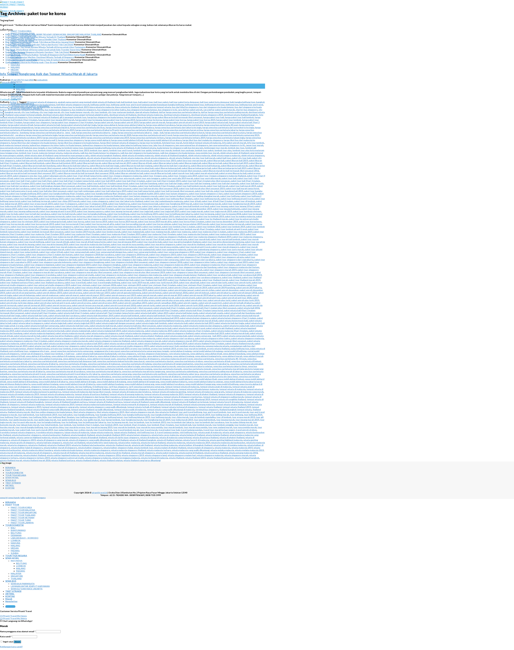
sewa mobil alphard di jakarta (53, 381)
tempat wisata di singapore (231, 394)
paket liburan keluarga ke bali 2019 (229, 168)
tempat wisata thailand (210, 407)
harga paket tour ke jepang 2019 (119, 119)
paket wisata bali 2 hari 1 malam (169, 308)
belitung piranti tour (215, 104)
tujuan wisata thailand (125, 432)
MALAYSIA (16, 573)
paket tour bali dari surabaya (14, 186)
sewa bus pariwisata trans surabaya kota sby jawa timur (210, 376)
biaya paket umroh (29, 107)
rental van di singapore (31, 353)
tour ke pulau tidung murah (238, 422)
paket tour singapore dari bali (62, 259)
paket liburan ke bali (212, 163)
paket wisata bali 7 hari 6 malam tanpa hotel (111, 313)
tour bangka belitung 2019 (108, 414)
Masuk (17, 642)
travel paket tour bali (169, 430)
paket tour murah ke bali (149, 241)
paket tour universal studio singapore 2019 (48, 285)
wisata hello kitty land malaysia (101, 442)
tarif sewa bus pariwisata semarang (146, 386)
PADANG (15, 550)
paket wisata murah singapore (88, 335)
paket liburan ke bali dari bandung (39, 165)
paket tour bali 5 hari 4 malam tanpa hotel (107, 183)
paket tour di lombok (244, 201)
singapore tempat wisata (43, 386)
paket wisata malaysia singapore (101, 333)
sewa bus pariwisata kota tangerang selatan (72, 369)
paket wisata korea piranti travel (188, 328)
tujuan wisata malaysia (101, 432)
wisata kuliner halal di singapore (27, 447)
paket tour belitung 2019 (51, 198)
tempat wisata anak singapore (26, 389)
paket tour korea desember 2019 (221, 221)
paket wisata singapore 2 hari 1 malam (30, 338)
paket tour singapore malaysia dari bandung (194, 267)
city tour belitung (29, 112)
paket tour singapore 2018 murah (131, 254)
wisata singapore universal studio (67, 457)
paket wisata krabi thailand (219, 328)
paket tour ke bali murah (63, 214)
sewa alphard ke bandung (159, 356)
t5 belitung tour (100, 386)
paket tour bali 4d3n (45, 183)
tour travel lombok (102, 430)
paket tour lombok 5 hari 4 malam (66, 229)
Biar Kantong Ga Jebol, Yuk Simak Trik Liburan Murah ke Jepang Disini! (40, 42)
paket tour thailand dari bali (119, 280)
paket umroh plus (96, 300)
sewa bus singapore (22, 379)
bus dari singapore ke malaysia (28, 109)
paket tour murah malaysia (63, 247)
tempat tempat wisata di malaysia (182, 386)
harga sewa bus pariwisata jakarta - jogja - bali (140, 132)
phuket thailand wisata (38, 348)
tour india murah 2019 (182, 419)
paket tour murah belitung (31, 241)
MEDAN (14, 69)
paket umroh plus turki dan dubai (16, 302)
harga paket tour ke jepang (88, 119)
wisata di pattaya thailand (205, 437)
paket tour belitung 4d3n (146, 198)
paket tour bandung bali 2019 (228, 191)
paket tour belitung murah (207, 198)
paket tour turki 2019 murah (135, 282)
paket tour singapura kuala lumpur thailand (184, 275)
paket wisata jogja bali (55, 323)
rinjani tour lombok (53, 353)
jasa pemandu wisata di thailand (16, 147)
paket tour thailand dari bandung (184, 280)
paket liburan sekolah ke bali (129, 173)
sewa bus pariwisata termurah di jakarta (161, 376)
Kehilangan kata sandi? (11, 646)
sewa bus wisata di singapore (47, 379)
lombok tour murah (162, 150)
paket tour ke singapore (89, 219)
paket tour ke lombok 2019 (210, 216)
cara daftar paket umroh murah (219, 109)
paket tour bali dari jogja (170, 183)
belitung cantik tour (100, 104)
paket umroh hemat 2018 (174, 292)
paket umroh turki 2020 (191, 305)
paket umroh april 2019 (100, 290)
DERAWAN (16, 535)
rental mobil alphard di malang (207, 351)
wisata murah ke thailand (117, 452)
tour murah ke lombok (124, 427)
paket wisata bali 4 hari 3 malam (162, 310)
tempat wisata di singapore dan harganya (141, 396)
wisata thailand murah (11, 460)
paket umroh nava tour (28, 297)
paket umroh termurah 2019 (31, 305)
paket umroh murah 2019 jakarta (199, 295)
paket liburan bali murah (89, 163)
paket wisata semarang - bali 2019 (204, 335)
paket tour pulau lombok (26, 252)
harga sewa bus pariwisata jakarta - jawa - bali (52, 132)
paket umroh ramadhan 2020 (162, 302)
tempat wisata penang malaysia (199, 404)
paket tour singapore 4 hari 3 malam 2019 (115, 257)
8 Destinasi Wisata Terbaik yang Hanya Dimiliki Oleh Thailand (35, 39)
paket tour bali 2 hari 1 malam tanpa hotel (73, 180)
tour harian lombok (110, 419)
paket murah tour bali (182, 173)
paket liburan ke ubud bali (141, 168)
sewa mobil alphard (182, 379)
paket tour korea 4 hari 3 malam (188, 221)
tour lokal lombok (49, 424)
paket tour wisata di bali (87, 287)
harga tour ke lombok (150, 142)
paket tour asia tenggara (147, 178)
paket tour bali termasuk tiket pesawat (174, 191)
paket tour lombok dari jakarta (99, 229)
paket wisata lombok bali (27, 330)
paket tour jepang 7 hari (165, 208)
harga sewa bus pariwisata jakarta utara (225, 132)
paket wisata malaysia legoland (38, 333)
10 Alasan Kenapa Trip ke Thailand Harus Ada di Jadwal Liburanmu (38, 59)
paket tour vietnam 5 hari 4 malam (228, 285)
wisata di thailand (119, 440)
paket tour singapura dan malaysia (144, 275)
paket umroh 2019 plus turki (14, 290)
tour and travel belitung (190, 412)
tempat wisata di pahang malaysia (57, 394)
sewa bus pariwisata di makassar (104, 363)
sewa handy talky (16, 497)
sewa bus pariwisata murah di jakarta (26, 371)
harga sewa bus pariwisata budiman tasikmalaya (130, 127)
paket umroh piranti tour (208, 297)
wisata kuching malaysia (165, 445)
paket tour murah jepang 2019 (121, 241)
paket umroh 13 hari (178, 287)
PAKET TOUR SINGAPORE (24, 512)
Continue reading (10, 99)
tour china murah (180, 417)
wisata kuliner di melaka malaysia (229, 445)
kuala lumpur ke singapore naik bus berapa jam (180, 147)
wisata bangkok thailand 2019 (110, 435)
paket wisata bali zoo (109, 318)
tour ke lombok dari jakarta (180, 422)
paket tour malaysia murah (32, 236)
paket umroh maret (69, 295)
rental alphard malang (181, 351)
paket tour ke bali (9, 214)
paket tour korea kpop (250, 221)
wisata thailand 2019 (195, 457)
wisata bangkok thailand (83, 435)
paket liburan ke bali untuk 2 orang (110, 168)
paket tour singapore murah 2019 (220, 269)
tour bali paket (65, 414)
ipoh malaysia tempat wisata (14, 145)
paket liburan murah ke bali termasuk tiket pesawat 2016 (230, 170)
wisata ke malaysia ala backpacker (228, 442)
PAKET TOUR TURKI (21, 520)
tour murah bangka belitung (29, 427)
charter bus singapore (247, 109)
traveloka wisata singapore (49, 432)
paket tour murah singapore (225, 247)
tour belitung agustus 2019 (88, 417)
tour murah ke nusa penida (149, 427)
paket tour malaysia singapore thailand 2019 (209, 236)
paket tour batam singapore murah (139, 196)
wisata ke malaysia (176, 442)
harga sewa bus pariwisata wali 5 (40, 140)
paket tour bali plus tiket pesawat (49, 191)
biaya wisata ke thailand (127, 107)
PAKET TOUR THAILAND (23, 515)
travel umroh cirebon (246, 430)
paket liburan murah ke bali (89, 170)
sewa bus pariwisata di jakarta (43, 363)
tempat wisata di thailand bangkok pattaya (66, 402)
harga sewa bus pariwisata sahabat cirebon (194, 135)
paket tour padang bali (143, 249)
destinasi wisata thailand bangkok (241, 114)
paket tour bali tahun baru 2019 (110, 191)
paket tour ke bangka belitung (91, 214)
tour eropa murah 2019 (243, 417)
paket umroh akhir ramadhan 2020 (46, 290)
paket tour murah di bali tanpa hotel (87, 241)
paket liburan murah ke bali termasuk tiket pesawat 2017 (28, 173)
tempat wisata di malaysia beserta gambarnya (38, 391)
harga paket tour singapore (36, 122)
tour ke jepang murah (117, 422)
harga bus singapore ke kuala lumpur (105, 117)
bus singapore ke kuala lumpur (142, 109)
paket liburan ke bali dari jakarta (72, 165)
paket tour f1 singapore (65, 203)
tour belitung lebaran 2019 (137, 417)
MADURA (15, 65)
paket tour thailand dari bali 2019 (150, 280)
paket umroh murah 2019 (169, 295)
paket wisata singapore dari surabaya (175, 338)
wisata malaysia (222, 447)
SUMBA (14, 553)
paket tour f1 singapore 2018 (92, 203)
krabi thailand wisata (145, 147)
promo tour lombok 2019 (163, 348)
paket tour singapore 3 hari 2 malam (228, 254)
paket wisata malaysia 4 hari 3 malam (229, 330)
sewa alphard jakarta (86, 356)
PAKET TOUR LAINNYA (22, 522)
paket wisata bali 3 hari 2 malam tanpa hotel (124, 310)
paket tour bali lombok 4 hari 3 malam (118, 186)
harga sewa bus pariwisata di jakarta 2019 (53, 130)
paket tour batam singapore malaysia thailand (99, 196)
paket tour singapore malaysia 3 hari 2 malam (212, 264)
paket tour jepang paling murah (22, 211)
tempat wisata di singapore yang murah (85, 399)
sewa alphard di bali (15, 356)
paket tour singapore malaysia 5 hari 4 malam (149, 267)
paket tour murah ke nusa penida (127, 244)
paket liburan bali (215, 160)
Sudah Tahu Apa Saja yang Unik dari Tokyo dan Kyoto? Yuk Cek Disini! (39, 44)
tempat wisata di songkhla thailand (228, 399)
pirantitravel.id (99, 492)
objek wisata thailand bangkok (71, 158)
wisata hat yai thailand (74, 442)
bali (118, 102)
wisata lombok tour (143, 447)
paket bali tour (223, 158)
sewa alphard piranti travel (23, 358)
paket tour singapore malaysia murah (18, 269)
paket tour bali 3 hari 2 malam (130, 180)
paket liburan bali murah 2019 (116, 163)
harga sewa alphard (107, 125)
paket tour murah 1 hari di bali (149, 239)
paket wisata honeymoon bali (233, 320)
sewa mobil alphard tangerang (200, 384)
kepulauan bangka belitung (97, 147)
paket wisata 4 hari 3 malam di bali (49, 308)
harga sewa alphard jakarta (131, 125)
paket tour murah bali (199, 239)
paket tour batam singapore (174, 193)
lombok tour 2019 (80, 150)
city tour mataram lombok (121, 112)
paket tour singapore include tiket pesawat (126, 262)
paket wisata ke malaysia (169, 325)
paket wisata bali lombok (126, 315)
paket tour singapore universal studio (75, 275)
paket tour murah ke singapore (159, 244)
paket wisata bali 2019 (11, 310)
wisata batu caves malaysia (165, 435)
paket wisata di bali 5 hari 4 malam (127, 320)
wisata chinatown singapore (65, 437)
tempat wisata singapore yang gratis (60, 407)
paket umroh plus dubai (118, 300)
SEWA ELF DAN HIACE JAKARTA (26, 588)
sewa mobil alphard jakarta (173, 381)
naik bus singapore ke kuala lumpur (177, 153)
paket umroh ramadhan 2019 (132, 302)
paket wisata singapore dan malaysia (136, 338)
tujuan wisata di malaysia (76, 432)
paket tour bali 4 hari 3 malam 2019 (17, 183)
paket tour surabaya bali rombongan (134, 277)
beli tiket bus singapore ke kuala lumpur (35, 104)
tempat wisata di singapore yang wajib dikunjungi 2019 (183, 399)
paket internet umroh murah (138, 160)
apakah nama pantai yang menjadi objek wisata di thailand (86, 102)
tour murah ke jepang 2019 (99, 427)
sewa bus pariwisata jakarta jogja (123, 366)
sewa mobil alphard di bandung (22, 381)
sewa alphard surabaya (74, 358)
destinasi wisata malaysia (150, 114)
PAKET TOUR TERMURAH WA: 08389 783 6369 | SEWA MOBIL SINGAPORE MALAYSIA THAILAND (53, 34)
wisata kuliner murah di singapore (60, 447)
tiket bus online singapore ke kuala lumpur (51, 412)
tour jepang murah (225, 419)
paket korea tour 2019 (164, 160)
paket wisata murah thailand (119, 335)
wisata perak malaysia (11, 455)
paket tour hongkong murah (207, 203)
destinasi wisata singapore (177, 114)
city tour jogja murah (49, 112)
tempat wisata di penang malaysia (126, 394)
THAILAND (16, 578)
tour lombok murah (201, 424)
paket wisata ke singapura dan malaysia (66, 328)
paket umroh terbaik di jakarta (238, 302)
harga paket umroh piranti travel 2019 (185, 122)
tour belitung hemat (113, 417)
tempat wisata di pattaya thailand (92, 394)
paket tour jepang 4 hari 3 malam (64, 208)
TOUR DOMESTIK (14, 472)
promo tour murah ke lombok (191, 348)
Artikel (2, 68)
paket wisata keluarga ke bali (156, 328)
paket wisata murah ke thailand (56, 335)
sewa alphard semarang (50, 358)
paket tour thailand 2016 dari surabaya (25, 280)
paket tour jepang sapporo (90, 211)
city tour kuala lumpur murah (75, 112)
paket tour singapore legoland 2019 (72, 264)
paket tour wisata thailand (140, 287)
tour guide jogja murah (45, 419)
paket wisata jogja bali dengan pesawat (115, 323)
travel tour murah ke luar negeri (219, 430)
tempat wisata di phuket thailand (200, 394)
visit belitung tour (188, 432)
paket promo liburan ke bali (232, 173)
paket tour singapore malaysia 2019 (171, 264)
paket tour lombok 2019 (233, 226)
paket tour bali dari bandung (143, 183)
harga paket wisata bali (216, 122)
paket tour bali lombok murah (191, 186)
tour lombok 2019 (109, 424)
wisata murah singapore (143, 452)
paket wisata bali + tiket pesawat (135, 308)
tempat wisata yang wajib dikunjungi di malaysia (171, 409)
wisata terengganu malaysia (126, 457)
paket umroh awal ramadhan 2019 (130, 290)
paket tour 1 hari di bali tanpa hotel (84, 175)
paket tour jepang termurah (118, 211)
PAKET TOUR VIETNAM (22, 517)
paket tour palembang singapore (203, 249)
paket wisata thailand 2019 (173, 343)
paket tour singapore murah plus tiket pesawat (88, 272)
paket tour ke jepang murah (19, 216)
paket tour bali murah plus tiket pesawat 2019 (202, 188)
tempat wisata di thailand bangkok (26, 402)
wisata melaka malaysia (222, 450)
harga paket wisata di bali (20, 125)
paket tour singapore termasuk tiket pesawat (231, 272)
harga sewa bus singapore (71, 140)
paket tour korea (75, 221)
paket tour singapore (205, 252)
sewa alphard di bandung (38, 356)
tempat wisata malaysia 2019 (59, 404)
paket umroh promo (81, 302)
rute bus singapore (126, 353)
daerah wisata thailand (146, 112)
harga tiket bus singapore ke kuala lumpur (78, 142)
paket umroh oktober (108, 297)
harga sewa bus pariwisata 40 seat (221, 125)
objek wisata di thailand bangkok (170, 155)
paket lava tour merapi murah (191, 160)
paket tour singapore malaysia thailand (57, 269)
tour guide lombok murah (69, 419)
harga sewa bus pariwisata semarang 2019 (238, 135)
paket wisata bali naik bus (25, 318)
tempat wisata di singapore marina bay (182, 396)
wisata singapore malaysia (210, 455)
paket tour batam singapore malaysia (56, 196)
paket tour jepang (219, 206)
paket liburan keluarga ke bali (196, 168)
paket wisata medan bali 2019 (209, 333)
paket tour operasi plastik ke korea (113, 249)
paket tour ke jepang (204, 214)
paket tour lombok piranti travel (231, 229)
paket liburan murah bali (35, 170)
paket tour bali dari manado (225, 183)
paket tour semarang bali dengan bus (108, 252)
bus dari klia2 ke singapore (185, 107)
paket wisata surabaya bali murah (120, 343)
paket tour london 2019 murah (80, 231)
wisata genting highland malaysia (226, 440)
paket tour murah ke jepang (20, 244)
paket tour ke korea (75, 216)
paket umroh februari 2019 (96, 292)
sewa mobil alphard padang (110, 384)
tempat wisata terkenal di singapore (179, 407)
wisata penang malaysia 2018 (243, 452)
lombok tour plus (223, 150)
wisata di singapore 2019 (23, 440)
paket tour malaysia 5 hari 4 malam (158, 234)
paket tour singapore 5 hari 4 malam (155, 257)
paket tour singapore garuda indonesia (52, 262)
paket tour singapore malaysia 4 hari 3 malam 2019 (100, 267)
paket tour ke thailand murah (213, 219)
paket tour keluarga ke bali (52, 221)
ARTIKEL (9, 485)
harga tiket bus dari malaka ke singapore (202, 140)
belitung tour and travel (251, 104)
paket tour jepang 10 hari (241, 206)
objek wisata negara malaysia (225, 155)
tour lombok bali (183, 424)
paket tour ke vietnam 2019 (24, 221)
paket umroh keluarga (24, 295)
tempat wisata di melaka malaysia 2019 (19, 394)
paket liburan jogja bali (189, 163)
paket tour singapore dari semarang (161, 259)
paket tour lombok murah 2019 (157, 229)
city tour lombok (98, 112)
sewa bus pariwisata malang (138, 369)
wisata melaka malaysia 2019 (249, 450)
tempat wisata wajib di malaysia (130, 409)
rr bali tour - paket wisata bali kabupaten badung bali (90, 353)
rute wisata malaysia (179, 353)
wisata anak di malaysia (210, 432)
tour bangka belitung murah (136, 414)
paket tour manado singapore (68, 239)
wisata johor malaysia (129, 442)
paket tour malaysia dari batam (192, 234)
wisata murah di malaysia (12, 452)
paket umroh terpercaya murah (87, 305)
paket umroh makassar (47, 295)
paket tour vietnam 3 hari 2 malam (159, 285)
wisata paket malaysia (167, 452)
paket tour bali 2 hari (41, 180)
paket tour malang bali (132, 231)
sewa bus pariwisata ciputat (159, 361)
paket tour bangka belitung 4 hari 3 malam (63, 193)
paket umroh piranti (185, 297)
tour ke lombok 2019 (155, 422)
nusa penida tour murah (207, 153)
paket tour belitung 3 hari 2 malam (81, 198)
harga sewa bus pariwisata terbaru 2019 (185, 137)
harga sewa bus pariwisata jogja (41, 135)
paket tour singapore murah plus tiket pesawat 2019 (139, 272)
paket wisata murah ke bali (27, 335)
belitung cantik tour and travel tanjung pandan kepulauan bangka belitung (147, 104)
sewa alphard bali (213, 353)
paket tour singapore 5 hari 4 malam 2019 (193, 257)
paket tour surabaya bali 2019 (247, 275)
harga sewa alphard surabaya (160, 125)
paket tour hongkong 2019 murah (175, 203)
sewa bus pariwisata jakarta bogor (88, 366)
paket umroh (160, 287)
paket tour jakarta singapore (156, 206)
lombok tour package (183, 150)
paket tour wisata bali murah (60, 287)
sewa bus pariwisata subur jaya (183, 374)
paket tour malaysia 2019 (239, 231)
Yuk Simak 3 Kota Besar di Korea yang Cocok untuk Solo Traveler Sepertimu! (43, 49)
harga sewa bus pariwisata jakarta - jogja (96, 132)
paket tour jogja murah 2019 (218, 211)
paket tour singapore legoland (39, 264)
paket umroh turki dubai (216, 305)
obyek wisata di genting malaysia (103, 158)
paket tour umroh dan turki (213, 282)
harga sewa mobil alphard (97, 140)
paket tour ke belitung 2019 (144, 214)
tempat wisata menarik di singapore (131, 404)
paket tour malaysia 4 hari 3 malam (82, 234)
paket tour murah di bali (57, 241)
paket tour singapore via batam (110, 275)
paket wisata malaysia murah (69, 333)
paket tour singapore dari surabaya (197, 259)
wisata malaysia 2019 (242, 447)
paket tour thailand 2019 (57, 280)
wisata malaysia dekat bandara (37, 450)
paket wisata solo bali (31, 343)
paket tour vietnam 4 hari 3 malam (194, 285)
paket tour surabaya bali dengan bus (58, 277)
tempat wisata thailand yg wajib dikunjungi (92, 409)
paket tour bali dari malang (196, 183)
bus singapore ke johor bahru (111, 109)
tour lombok (65, 424)
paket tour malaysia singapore (94, 236)
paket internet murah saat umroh (106, 160)
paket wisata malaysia (133, 330)
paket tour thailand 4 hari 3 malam (88, 280)
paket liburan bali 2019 (236, 160)
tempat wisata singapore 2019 (26, 407)
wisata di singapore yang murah (52, 440)
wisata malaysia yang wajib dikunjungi (190, 450)
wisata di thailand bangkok (142, 440)
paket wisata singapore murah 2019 (179, 341)
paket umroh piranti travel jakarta (38, 300)
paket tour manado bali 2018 (38, 239)
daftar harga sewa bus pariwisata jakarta (179, 112)
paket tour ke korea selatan (126, 216)
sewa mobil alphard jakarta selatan (205, 381)
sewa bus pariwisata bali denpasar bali (77, 361)
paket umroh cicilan (204, 290)
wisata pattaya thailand (216, 452)
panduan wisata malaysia (192, 346)
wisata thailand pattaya (63, 460)
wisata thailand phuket (87, 460)
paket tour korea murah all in (99, 224)
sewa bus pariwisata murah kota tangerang (143, 371)
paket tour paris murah (232, 249)
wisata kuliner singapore (90, 447)
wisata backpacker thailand (56, 435)
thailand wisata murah (19, 412)
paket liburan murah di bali (61, 170)
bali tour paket (161, 102)
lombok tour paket (204, 150)
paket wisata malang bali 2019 (106, 330)
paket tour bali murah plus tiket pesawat (111, 188)
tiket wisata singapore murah (139, 412)
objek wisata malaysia (199, 155)
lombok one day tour (26, 150)
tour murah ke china (54, 427)
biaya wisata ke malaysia (101, 107)
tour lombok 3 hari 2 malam (132, 424)
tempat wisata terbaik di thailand (143, 407)
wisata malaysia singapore (97, 450)
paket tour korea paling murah (130, 224)
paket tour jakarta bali (66, 206)
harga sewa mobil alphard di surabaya (163, 140)
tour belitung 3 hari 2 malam (14, 417)
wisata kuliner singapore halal (118, 447)
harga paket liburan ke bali (137, 117)
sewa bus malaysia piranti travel (177, 358)
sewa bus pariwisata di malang (136, 363)
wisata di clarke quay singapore (123, 437)
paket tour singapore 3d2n (44, 257)
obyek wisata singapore (156, 158)
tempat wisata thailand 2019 (236, 407)
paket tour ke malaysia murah (61, 219)
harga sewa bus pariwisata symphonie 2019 (64, 137)
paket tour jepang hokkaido (226, 208)
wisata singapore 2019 (133, 455)
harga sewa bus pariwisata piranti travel (152, 135)
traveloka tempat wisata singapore (17, 432)
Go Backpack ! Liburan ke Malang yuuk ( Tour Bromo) (31, 62)
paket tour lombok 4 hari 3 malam (31, 229)
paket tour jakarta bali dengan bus (124, 206)
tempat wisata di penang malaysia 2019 (163, 394)
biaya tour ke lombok (50, 107)
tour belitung (236, 414)
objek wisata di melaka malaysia (138, 155)
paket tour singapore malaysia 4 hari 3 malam (52, 267)
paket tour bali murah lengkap (45, 188)
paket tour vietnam (80, 285)
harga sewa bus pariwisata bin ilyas (87, 127)
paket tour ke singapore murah (117, 219)
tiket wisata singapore (84, 412)
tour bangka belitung (83, 414)
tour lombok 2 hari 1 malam (85, 424)
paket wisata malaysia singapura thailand (173, 333)
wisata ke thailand (37, 445)
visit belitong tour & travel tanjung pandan (158, 432)
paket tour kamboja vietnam (247, 211)
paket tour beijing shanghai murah (202, 196)
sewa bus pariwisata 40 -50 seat (230, 358)
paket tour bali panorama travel (16, 191)
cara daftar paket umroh (190, 109)
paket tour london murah (108, 231)
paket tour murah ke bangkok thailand (181, 241)
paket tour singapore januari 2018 (165, 262)
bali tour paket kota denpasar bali (217, 102)
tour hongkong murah (132, 419)
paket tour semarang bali (76, 252)
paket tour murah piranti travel (194, 247)
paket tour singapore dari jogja (126, 259)
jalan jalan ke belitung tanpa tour (136, 145)
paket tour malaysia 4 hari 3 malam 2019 (120, 234)
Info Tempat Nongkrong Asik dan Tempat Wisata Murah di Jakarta (48, 74)
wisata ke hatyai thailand (153, 442)
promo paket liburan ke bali (85, 348)
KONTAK (10, 488)
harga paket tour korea (174, 119)
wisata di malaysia (149, 437)
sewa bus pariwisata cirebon (188, 361)
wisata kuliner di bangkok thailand (195, 445)
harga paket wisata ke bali (47, 125)
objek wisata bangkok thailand (105, 155)
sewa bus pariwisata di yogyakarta (211, 363)
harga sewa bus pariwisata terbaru (147, 137)
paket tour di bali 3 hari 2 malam (217, 201)
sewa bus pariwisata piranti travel (29, 374)
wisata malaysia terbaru (159, 450)
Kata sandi (6, 636)
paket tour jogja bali (143, 211)
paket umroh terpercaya (58, 305)
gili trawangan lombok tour (73, 117)
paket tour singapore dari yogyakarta (234, 259)
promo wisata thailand (218, 348)
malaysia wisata (71, 153)
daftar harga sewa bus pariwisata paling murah (224, 112)
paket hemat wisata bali (77, 160)
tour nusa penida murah (245, 427)
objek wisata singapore (252, 155)
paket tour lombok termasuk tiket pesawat (42, 231)
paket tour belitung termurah (35, 201)
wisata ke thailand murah (118, 445)
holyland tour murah (172, 142)
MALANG (15, 67)
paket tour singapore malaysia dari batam (238, 267)
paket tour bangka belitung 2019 (25, 193)
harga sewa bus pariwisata (189, 125)
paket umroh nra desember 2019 (81, 297)
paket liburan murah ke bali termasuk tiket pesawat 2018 (85, 173)
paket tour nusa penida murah (80, 249)
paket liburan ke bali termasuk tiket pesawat (39, 168)
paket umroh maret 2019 (92, 295)
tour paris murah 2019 (42, 430)
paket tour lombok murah (128, 229)
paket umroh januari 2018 (244, 292)
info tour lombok (255, 142)
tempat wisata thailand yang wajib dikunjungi (47, 409)
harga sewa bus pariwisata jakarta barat (184, 132)
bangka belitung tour (245, 102)
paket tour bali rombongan (80, 191)
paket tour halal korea (119, 203)
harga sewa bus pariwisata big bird (51, 127)
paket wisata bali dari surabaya (64, 315)
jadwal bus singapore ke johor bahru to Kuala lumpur (56, 145)
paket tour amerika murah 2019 (29, 178)
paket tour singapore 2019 (162, 254)
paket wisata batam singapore (195, 318)
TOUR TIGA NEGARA (16, 77)
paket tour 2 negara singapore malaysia (122, 175)
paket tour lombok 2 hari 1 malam (178, 226)
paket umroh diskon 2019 (49, 292)
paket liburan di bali (142, 163)
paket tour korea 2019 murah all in (155, 221)
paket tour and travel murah (60, 178)
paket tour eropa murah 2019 (38, 203)
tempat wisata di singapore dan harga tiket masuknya (93, 396)
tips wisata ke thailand (166, 412)
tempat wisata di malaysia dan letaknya (131, 391)
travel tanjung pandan (191, 430)
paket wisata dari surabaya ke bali (72, 320)
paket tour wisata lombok (113, 287)
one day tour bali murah (203, 158)
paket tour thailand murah (215, 280)
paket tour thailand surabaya (49, 282)
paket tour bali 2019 (105, 180)
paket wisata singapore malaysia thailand (109, 341)
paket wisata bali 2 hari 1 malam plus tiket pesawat (211, 308)
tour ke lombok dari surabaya (209, 422)
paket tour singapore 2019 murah (193, 254)
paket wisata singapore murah (146, 341)
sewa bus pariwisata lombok (109, 369)
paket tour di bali (192, 201)
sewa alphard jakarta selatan (112, 356)
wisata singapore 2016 (109, 455)
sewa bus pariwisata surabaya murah (26, 376)
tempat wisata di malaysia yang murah (244, 391)
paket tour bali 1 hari (20, 180)
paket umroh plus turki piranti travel (52, 302)
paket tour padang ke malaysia (171, 249)
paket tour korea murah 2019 (39, 224)
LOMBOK (20, 87)
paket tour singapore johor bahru (199, 262)
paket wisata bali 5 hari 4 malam (40, 313)
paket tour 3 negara (36, 497)
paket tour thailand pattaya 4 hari (17, 282)
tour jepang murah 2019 (247, 419)
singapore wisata (65, 386)
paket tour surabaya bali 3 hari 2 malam (19, 277)
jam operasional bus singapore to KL (227, 145)
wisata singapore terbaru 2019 (34, 457)
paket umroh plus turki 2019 (245, 300)
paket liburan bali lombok (31, 163)
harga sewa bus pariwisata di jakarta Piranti (97, 130)
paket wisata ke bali (178, 323)
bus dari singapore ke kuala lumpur (216, 107)
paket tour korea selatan (158, 224)
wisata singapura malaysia (98, 457)
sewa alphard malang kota (208, 356)
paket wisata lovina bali (52, 330)
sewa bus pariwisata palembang (182, 371)
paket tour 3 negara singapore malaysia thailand (222, 175)
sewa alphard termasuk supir (101, 358)
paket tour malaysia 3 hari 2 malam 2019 (44, 234)
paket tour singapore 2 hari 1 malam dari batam (49, 254)
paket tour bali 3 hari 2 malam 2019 (163, 180)
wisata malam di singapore (200, 447)
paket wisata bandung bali (133, 318)
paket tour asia (82, 178)
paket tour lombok (151, 226)
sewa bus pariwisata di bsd (13, 363)
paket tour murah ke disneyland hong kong (222, 241)
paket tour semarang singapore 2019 (175, 252)
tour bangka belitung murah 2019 (167, 414)
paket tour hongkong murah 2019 (238, 203)
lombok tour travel (28, 153)
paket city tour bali (241, 158)
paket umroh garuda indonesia (126, 292)
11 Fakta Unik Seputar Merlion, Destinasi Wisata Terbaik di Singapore (39, 57)
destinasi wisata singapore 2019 (207, 114)
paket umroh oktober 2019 (133, 297)
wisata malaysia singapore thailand (128, 450)
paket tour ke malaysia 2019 (31, 219)
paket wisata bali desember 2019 (96, 315)
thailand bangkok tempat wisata (235, 409)
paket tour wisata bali (34, 287)
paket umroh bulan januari (181, 290)
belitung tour (232, 104)
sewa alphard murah (232, 356)
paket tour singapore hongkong (88, 262)
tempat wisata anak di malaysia (215, 386)
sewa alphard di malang (63, 356)
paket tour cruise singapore (94, 201)
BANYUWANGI (18, 530)
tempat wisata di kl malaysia (164, 389)
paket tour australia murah (207, 178)
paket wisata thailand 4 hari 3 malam (206, 343)
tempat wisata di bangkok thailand (92, 389)
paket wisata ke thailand (99, 328)
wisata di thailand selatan (169, 440)
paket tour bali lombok (87, 186)
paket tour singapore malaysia (137, 264)
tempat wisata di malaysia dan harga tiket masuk (86, 391)
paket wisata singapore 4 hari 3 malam (99, 338)
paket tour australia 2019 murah (177, 178)
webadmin (42, 80)
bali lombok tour (129, 102)
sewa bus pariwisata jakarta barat (53, 366)
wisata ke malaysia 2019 (198, 442)
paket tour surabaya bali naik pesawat (96, 277)
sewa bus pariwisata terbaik (126, 376)
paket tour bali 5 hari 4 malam (71, 183)
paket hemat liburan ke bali (51, 160)
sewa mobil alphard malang (44, 384)
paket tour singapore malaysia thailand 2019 (100, 269)
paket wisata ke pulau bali (236, 325)
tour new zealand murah (220, 427)
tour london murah (243, 424)
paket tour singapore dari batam (94, 259)
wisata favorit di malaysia (196, 440)
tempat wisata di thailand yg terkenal (189, 402)
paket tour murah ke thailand (190, 244)
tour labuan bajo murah (27, 424)
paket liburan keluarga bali (167, 168)
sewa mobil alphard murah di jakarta (77, 384)
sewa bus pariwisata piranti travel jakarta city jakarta (73, 374)
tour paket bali (22, 430)
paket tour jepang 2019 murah (33, 208)
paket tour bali (229, 178)
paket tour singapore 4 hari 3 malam (76, 257)
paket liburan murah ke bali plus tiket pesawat (126, 170)
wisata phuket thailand (34, 455)
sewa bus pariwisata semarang (116, 374)
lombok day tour (236, 147)
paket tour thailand (231, 277)
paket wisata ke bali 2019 (200, 323)
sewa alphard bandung (234, 353)
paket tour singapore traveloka (40, 275)
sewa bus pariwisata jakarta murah (158, 366)
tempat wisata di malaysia (232, 389)
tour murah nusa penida (195, 427)
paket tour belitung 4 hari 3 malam (116, 198)
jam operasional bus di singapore (191, 145)
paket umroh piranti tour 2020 (237, 297)
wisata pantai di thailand (191, 452)
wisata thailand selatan (111, 460)
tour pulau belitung (63, 430)
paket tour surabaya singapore (205, 277)
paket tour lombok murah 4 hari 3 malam (194, 229)
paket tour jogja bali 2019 (166, 211)
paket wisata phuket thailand (148, 335)
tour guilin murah (91, 419)
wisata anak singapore (233, 432)
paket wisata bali (109, 308)
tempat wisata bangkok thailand (58, 389)
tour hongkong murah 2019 (156, 419)
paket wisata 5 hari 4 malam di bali (84, 308)
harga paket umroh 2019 (126, 122)
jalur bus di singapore (164, 145)
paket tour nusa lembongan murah (47, 249)
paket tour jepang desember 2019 (195, 208)
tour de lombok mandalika (202, 417)
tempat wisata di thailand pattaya (105, 402)
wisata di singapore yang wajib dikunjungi (89, 440)
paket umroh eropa (72, 292)
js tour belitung (53, 147)
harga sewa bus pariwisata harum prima (183, 130)
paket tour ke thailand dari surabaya (180, 219)
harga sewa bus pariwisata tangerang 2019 (107, 137)
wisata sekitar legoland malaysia (63, 455)
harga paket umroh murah (152, 122)
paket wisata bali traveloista (83, 318)
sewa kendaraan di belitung (128, 379)
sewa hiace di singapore (102, 379)
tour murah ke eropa (75, 427)
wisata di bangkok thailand (93, 437)
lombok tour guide (142, 150)
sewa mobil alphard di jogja (82, 381)
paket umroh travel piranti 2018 (120, 305)
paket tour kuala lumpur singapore (55, 226)
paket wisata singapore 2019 (64, 338)
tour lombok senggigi (222, 424)
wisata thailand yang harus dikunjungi (142, 460)
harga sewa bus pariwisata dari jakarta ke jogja (178, 127)
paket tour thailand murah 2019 (244, 280)
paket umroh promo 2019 (104, 302)
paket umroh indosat (198, 292)
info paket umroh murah (234, 142)
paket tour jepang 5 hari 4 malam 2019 (134, 208)
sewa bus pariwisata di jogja (73, 363)
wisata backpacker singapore (26, 435)
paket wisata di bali (99, 320)
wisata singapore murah (236, 455)
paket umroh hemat (152, 292)
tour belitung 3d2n (38, 417)
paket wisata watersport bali (164, 346)
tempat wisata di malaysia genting (169, 391)
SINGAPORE (17, 96)
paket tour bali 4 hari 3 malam (245, 180)
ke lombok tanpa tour (72, 147)
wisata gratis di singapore (22, 442)
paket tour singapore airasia (229, 257)
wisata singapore (88, 455)
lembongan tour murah (215, 147)
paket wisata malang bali (77, 330)
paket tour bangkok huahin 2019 (143, 193)
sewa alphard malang (183, 356)
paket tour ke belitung (118, 214)
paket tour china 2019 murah (65, 201)
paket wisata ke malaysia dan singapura (202, 325)
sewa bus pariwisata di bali (217, 361)
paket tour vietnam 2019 (129, 285)
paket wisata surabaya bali (56, 343)
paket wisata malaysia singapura (135, 333)
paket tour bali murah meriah (75, 188)
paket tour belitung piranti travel (237, 198)
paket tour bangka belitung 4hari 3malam (105, 193)
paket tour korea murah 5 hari (69, 224)
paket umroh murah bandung (231, 295)
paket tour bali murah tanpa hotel (242, 188)
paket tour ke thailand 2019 (147, 219)
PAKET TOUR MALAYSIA (23, 510)
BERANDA (10, 467)
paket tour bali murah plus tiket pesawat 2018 (155, 188)
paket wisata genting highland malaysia (164, 320)
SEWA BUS (10, 480)
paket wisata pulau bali (175, 335)
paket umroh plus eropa (143, 300)
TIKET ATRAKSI (13, 482)
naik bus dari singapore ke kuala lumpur (139, 153)
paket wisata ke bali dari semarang (41, 325)
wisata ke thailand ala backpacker (88, 445)
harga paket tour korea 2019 (201, 119)
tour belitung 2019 (253, 414)
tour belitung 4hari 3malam (61, 417)
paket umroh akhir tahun (76, 290)
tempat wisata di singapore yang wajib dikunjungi (130, 399)
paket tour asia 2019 (101, 178)
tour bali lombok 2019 (46, 414)
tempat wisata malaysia (32, 404)
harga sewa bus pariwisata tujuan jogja (225, 137)
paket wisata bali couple (211, 313)
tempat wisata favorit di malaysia (226, 402)
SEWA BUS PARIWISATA (23, 583)
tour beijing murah (220, 414)
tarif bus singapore (118, 386)
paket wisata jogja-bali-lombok (151, 323)
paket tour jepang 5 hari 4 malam (98, 208)
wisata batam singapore (138, 435)
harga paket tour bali (213, 117)
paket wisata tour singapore (65, 346)
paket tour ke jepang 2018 (228, 214)
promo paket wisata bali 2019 (114, 348)
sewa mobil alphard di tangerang (143, 381)
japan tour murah (254, 145)
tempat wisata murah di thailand (166, 404)
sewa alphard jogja (136, 356)
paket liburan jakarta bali (165, 163)
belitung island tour (194, 104)
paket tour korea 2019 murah (122, 221)
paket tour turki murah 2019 (164, 282)
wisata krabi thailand (142, 445)
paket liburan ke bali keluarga (205, 165)
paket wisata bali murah (193, 315)
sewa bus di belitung (127, 358)
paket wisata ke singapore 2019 (29, 328)
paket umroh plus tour (196, 300)
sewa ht (4, 497)
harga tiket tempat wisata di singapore (119, 142)
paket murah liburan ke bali (157, 173)
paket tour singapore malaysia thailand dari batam (148, 269)
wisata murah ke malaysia (91, 452)
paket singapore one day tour (27, 175)
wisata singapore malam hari (182, 455)
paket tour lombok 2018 (208, 226)
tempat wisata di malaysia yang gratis (205, 391)
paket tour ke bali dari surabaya (34, 214)
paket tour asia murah (124, 178)
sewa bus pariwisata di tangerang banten (172, 363)
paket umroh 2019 (198, 287)
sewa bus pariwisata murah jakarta (103, 371)
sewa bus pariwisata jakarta (21, 366)
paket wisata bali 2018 (248, 308)
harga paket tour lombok (228, 119)
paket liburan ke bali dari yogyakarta (171, 165)
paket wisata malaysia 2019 (158, 330)
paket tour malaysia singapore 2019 (128, 236)
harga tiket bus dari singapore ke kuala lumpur (34, 142)
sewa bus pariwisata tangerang (61, 376)
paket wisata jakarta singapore (27, 323)
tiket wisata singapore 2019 (110, 412)
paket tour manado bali (11, 239)
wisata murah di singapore (39, 452)
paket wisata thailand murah (239, 343)
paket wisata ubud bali (91, 346)
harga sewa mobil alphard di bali (127, 140)
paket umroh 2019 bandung (221, 287)
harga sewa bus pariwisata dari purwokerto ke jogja (228, 127)
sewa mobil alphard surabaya (169, 384)
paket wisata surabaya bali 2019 (86, 343)
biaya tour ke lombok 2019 (75, 107)
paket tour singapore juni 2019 (232, 262)
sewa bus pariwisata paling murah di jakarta (220, 371)
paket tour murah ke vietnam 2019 (223, 244)
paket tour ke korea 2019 (98, 216)
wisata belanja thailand (217, 435)
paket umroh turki (146, 305)
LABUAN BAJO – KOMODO (24, 538)
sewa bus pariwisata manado (167, 369)
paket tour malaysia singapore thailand (166, 236)
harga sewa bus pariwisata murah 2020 (112, 135)
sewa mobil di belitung (227, 384)
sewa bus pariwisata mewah (197, 369)
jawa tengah (39, 147)
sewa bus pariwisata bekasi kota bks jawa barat (121, 361)
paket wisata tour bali (39, 346)
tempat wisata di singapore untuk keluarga (43, 399)
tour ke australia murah (24, 422)
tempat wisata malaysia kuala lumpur (93, 404)
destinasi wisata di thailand (122, 114)
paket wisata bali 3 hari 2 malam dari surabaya (78, 310)
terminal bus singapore (207, 409)
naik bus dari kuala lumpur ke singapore (99, 153)
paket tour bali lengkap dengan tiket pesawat (52, 186)
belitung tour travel (9, 107)
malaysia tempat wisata (51, 153)
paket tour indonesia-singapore (38, 206)
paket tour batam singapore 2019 (240, 193)
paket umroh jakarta (220, 292)
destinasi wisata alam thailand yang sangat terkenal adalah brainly (75, 114)
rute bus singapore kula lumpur (152, 353)
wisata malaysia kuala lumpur (68, 450)
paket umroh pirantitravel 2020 (71, 300)
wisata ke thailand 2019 (59, 445)
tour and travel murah (238, 412)
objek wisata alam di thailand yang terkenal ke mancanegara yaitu (56, 155)
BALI (13, 527)
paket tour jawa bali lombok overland (190, 206)
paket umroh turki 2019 (167, 305)
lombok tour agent (99, 150)
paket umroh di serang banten (21, 292)
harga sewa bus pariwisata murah (75, 135)
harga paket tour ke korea (149, 119)
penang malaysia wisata (217, 346)
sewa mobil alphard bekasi (231, 379)
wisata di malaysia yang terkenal (175, 437)
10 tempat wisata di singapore (42, 102)
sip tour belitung (83, 386)
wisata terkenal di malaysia (154, 457)
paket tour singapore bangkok (31, 259)
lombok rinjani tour (47, 150)
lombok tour (64, 150)
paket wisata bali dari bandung (239, 313)
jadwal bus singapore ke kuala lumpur (100, 145)
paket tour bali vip (204, 191)
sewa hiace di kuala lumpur (76, 379)
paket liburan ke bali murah (234, 165)
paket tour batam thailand (171, 196)
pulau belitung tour (239, 348)
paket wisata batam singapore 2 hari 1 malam (233, 318)
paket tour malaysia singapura (247, 236)
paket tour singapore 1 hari (230, 252)
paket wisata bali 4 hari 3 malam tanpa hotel (201, 310)
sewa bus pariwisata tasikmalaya (94, 376)
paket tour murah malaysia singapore (129, 247)
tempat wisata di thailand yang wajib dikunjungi (146, 402)
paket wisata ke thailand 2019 (126, 328)
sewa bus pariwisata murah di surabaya (65, 371)
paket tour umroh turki (239, 282)
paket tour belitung (229, 196)
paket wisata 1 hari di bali (18, 308)
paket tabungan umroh (54, 175)
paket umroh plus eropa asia (170, 300)
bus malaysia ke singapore (58, 109)
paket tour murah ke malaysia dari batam (89, 244)
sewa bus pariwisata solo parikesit (149, 374)
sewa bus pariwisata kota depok (33, 369)
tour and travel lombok (214, 412)
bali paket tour (145, 102)
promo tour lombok (140, 348)
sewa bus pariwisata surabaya (215, 374)
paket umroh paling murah (161, 297)
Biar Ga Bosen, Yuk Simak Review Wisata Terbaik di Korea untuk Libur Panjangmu (45, 47)
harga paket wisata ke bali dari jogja (79, 125)
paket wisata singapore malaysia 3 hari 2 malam (23, 341)
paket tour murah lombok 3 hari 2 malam (29, 247)
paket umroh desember (227, 290)
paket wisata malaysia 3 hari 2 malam (191, 330)
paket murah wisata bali (206, 173)
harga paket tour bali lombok (239, 117)
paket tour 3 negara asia (155, 175)
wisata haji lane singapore (49, 442)
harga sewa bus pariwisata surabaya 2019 (20, 137)
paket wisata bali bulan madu (183, 313)
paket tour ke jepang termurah (49, 216)
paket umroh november (52, 297)
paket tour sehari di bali (51, 252)
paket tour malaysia (181, 231)
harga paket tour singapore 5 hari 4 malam (72, 122)
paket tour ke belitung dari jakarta (175, 214)
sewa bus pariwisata (204, 358)
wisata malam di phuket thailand (170, 447)
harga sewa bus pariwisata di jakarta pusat (141, 130)
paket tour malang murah (157, 231)
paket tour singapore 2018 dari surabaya (94, 254)
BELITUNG (21, 84)
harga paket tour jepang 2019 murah (56, 119)
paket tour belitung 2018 (26, 198)
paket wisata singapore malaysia (247, 338)
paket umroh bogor (157, 290)
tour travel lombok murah (126, 430)
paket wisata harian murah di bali (201, 320)
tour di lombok (223, 417)
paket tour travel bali (75, 282)
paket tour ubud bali (189, 282)
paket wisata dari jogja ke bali (39, 320)
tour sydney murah (83, 430)
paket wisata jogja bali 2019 (81, 323)
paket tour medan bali (95, 239)
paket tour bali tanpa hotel (140, 191)
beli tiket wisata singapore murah (73, 104)
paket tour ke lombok (185, 216)
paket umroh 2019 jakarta (249, 287)
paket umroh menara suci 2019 (120, 295)
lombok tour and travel (120, 150)
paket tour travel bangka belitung (103, 282)
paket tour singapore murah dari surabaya (43, 272)
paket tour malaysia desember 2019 (227, 234)
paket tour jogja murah (191, 211)
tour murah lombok (173, 427)
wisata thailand (176, 457)
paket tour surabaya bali (219, 275)
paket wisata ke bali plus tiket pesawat (136, 325)
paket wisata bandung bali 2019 (163, 318)
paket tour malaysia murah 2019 (62, 236)
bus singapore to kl (167, 109)
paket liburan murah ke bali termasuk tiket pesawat (175, 170)
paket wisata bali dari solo (34, 315)
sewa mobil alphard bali (205, 379)
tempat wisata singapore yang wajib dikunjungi (103, 407)
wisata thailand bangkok (247, 457)
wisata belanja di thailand (192, 435)
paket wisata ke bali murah (103, 325)
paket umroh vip (237, 305)
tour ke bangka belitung (48, 422)
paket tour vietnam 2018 (103, 285)
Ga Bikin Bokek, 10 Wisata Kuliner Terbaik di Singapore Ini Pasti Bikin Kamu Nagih (45, 54)
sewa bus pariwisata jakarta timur (230, 366)
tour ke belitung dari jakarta (92, 422)
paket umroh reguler (187, 302)
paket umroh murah (146, 295)
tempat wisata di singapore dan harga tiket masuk (41, 396)
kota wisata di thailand (123, 147)
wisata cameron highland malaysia (33, 437)
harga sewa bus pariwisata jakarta (221, 130)
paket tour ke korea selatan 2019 (157, 216)
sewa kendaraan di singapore (157, 379)
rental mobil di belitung (235, 351)
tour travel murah (149, 430)
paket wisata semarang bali (236, 335)
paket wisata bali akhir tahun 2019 (151, 313)
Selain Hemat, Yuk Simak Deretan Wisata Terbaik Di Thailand (35, 37)
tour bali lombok (26, 414)
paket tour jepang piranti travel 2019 (57, 211)
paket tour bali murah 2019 (242, 186)
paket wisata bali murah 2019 (220, 315)
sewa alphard (197, 353)
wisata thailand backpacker (220, 457)
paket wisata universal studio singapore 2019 (126, 346)
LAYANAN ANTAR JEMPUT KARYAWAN (30, 586)
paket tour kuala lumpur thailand (90, 226)
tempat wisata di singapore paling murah (223, 396)
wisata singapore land (156, 455)
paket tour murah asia (176, 239)
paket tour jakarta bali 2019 (92, 206)
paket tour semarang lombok (141, 252)
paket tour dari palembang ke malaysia (163, 201)
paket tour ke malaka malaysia (240, 216)
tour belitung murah (161, 417)
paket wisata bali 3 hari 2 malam (39, 310)
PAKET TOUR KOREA (21, 31)
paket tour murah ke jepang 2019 (51, 244)
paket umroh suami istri (210, 302)
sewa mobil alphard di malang (111, 381)
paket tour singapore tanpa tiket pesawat (187, 272)
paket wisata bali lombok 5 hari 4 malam (160, 315)
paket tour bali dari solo (252, 183)
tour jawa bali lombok (204, 419)
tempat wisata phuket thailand (231, 404)
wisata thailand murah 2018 (36, 460)
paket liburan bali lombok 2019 (60, 163)
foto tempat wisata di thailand (43, 117)
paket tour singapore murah (188, 269)
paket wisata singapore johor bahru (212, 338)
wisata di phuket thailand (231, 437)
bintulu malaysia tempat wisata (155, 107)
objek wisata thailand (44, 158)
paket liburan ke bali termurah (77, 168)
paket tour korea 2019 (96, 221)
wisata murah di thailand (65, 452)
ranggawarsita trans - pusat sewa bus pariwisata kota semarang (61, 351)
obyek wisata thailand (180, 158)
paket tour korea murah (12, 224)
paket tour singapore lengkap (106, 264)
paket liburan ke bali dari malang (136, 165)
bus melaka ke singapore (84, 109)
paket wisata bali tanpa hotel (53, 318)
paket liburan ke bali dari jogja (104, 165)
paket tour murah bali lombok (225, 239)
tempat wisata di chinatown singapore (130, 389)
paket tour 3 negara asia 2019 (182, 175)
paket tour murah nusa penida (163, 247)
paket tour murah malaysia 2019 (93, 247)
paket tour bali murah (217, 186)
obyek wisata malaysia (132, 158)
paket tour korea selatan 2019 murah (190, 224)
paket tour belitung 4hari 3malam (176, 198)
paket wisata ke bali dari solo (74, 325)
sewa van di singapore (19, 386)
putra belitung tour (18, 351)
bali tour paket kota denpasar (184, 102)
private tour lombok (61, 348)
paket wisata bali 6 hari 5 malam (73, 313)
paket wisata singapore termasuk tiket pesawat (222, 341)
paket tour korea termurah (24, 226)
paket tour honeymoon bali (144, 203)
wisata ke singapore (17, 445)
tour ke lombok (136, 422)
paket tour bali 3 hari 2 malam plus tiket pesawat (206, 180)
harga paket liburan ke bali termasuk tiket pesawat (177, 117)
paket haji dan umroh (26, 160)
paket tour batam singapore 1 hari (206, 193)
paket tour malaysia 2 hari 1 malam (209, 231)
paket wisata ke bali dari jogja (229, 323)
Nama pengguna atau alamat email (17, 631)
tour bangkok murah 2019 (197, 414)
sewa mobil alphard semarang (139, 384)
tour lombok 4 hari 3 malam (160, 424)
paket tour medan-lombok (120, 239)
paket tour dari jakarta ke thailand (126, 201)
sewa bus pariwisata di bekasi (246, 361)
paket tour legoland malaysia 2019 (124, 226)
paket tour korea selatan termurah (227, 224)
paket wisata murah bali (237, 333)
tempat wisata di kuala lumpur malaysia (198, 389)
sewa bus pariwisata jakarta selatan (194, 366)
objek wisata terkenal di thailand (16, 158)
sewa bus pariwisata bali (45, 361)
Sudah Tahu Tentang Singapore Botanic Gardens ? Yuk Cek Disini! (37, 52)
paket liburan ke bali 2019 (235, 163)
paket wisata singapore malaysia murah (68, 341)
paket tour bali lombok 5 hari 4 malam (156, 186)
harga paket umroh (103, 122)
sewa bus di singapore (149, 358)
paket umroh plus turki (219, 300)
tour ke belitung (69, 422)
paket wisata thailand (148, 343)
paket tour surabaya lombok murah (171, 277)
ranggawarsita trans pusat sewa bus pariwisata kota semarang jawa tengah (131, 351)
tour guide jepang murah (21, 419)
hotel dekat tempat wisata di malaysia (202, 142)
